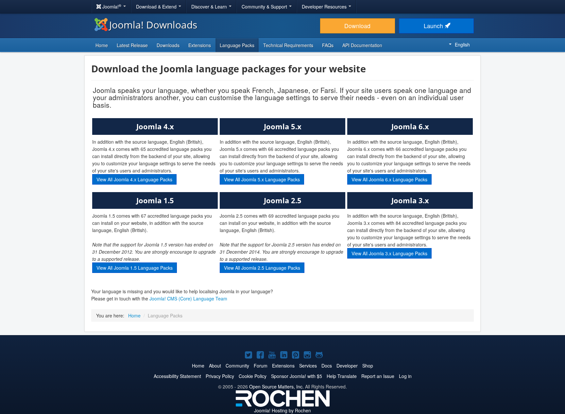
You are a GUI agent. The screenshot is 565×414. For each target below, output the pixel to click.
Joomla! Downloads (153, 24)
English (462, 44)
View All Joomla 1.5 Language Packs (134, 267)
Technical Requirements (288, 45)
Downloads (168, 45)
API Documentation (362, 45)
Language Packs (237, 45)
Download (357, 26)
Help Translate (342, 376)
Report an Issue (377, 376)
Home (101, 45)
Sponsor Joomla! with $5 (296, 376)
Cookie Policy (252, 376)
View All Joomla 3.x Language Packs (389, 253)
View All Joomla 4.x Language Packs (134, 179)
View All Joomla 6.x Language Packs (389, 179)
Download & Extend (157, 6)
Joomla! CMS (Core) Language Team (188, 298)
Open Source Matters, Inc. (276, 386)
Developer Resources (325, 6)
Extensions (199, 45)
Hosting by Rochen (282, 410)
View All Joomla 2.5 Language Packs (262, 267)
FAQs (328, 45)
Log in (405, 376)
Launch (434, 26)
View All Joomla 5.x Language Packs (262, 179)
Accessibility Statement (177, 376)
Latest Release (132, 45)
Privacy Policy (220, 376)
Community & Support (265, 6)
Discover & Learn (209, 6)
